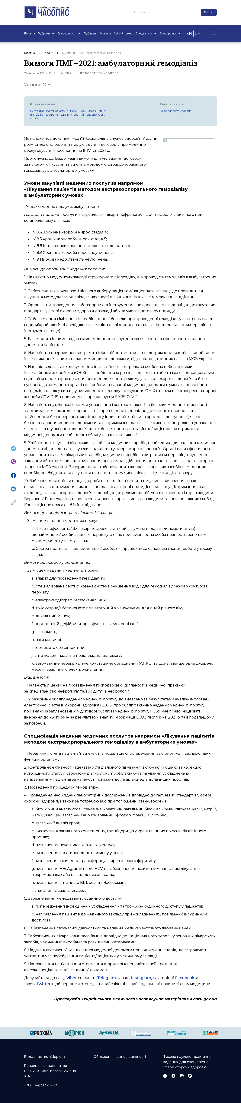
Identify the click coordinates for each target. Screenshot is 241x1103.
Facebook (184, 978)
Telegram (106, 978)
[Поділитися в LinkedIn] (13, 489)
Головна (29, 33)
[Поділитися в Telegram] (13, 448)
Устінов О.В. (38, 84)
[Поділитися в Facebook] (13, 475)
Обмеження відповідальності (120, 1057)
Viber (71, 978)
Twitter (43, 984)
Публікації (90, 33)
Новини (105, 33)
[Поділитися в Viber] (13, 462)
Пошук (209, 12)
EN (189, 33)
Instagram (141, 978)
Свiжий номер (123, 33)
